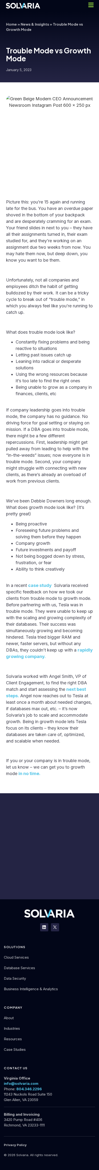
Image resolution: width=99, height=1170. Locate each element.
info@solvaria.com (21, 1083)
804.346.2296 (29, 1089)
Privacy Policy (15, 1145)
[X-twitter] (55, 927)
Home (11, 24)
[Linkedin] (44, 927)
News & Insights (35, 24)
